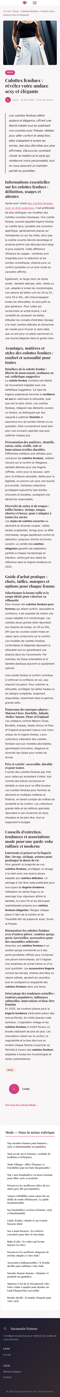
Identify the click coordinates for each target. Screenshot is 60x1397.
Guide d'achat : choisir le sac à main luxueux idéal (27, 1222)
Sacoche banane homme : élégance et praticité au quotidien (27, 1274)
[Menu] (35, 2)
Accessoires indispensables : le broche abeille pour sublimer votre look (28, 1264)
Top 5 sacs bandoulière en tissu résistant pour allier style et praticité (29, 1176)
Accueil (7, 11)
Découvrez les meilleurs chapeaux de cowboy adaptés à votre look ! (28, 1253)
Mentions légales (12, 1371)
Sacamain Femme (24, 1328)
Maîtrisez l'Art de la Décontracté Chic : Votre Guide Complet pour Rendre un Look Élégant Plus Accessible (28, 1287)
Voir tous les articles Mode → (22, 1105)
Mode (16, 11)
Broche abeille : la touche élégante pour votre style (29, 1299)
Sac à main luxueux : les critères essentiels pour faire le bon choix (25, 1232)
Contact (7, 1377)
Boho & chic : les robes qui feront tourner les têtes (25, 1243)
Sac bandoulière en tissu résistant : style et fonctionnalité (29, 1211)
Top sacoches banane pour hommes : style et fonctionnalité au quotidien (27, 1145)
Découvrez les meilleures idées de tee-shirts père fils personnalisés (29, 1187)
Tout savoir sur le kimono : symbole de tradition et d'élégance (29, 1155)
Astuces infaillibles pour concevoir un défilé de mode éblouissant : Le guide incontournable (28, 1199)
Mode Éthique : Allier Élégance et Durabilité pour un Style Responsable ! (29, 1166)
